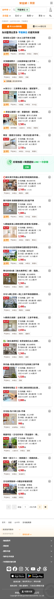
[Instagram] (21, 569)
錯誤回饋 (16, 582)
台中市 (17, 522)
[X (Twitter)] (27, 569)
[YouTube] (33, 569)
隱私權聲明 (23, 586)
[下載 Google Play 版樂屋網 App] (35, 575)
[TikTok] (39, 569)
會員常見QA (27, 582)
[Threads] (45, 569)
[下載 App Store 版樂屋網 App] (17, 575)
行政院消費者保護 (37, 586)
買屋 (10, 522)
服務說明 (13, 586)
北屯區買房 (26, 522)
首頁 (3, 522)
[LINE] (9, 569)
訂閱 (27, 167)
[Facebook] (15, 569)
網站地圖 (37, 582)
